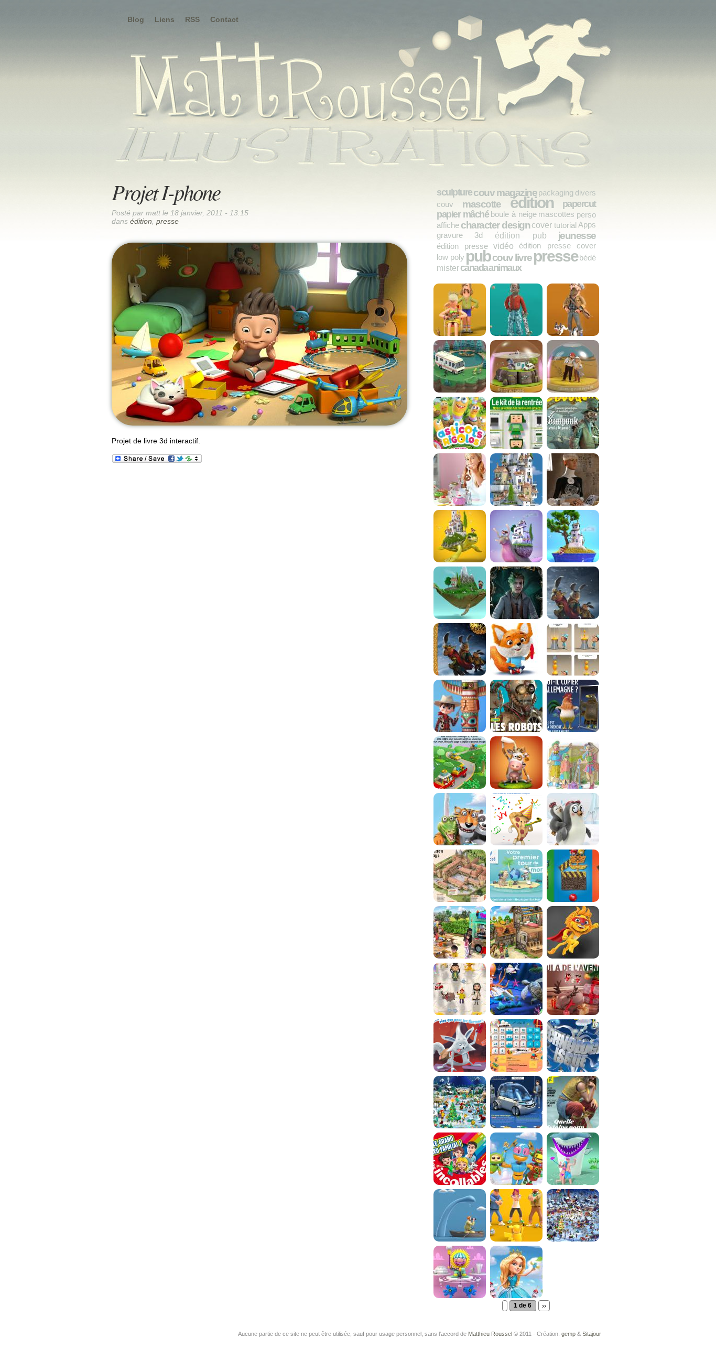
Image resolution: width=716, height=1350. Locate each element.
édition (141, 221)
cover (541, 225)
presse (167, 221)
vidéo (503, 246)
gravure (450, 235)
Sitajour (591, 1334)
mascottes (556, 214)
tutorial (565, 225)
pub (478, 256)
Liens (165, 19)
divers (585, 192)
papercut (579, 204)
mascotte (481, 204)
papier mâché (463, 214)
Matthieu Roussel (490, 1334)
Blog (135, 19)
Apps (587, 224)
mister (448, 268)
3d (478, 235)
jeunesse (577, 235)
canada (474, 268)
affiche (448, 225)
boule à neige (514, 214)
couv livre (511, 257)
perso (586, 214)
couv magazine (505, 192)
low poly (450, 257)
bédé (587, 257)
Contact (224, 19)
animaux (505, 268)
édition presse (462, 246)
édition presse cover (557, 245)
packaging (555, 192)
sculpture (454, 192)
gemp (568, 1334)
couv (445, 204)
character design (495, 225)
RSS (192, 19)
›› (544, 1305)
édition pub (521, 235)
